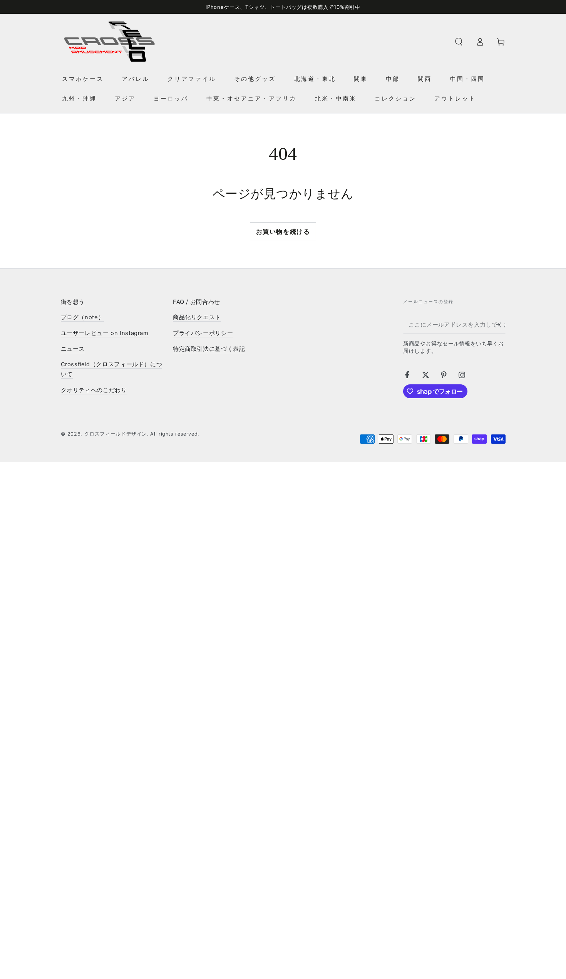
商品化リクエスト (197, 317)
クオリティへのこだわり (94, 390)
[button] (458, 41)
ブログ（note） (82, 317)
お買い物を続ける (283, 231)
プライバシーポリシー (203, 333)
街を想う (73, 301)
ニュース (73, 348)
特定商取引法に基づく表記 (209, 348)
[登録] (500, 325)
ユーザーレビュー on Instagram (105, 333)
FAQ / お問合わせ (196, 301)
